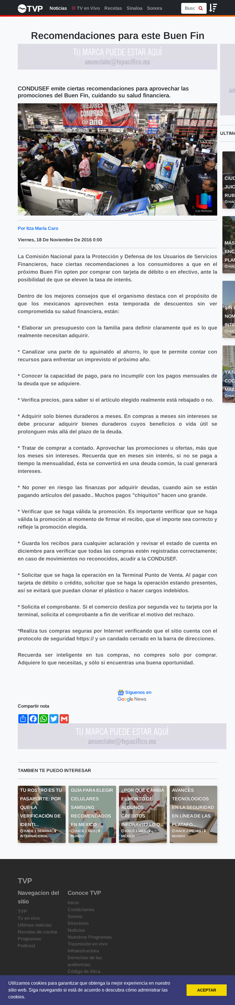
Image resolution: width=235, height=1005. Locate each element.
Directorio (78, 923)
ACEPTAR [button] (206, 990)
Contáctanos (81, 909)
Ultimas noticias (35, 925)
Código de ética (84, 971)
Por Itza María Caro (38, 228)
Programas (29, 938)
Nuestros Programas (90, 937)
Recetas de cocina (37, 931)
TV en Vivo (88, 8)
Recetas (113, 8)
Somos (75, 916)
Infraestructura (83, 950)
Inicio (73, 902)
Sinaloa (134, 8)
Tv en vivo (29, 918)
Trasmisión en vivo (87, 943)
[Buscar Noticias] (201, 8)
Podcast (26, 945)
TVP (22, 911)
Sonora (154, 8)
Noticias (58, 8)
